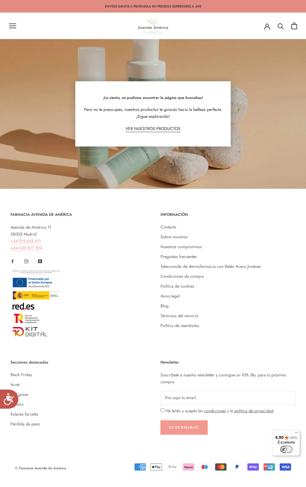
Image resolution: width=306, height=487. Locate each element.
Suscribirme (184, 427)
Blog (164, 306)
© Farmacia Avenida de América (40, 468)
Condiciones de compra (182, 276)
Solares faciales (24, 414)
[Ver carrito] (294, 25)
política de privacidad (253, 411)
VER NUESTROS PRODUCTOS (153, 129)
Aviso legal (170, 296)
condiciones (215, 411)
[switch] (286, 449)
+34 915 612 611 (25, 241)
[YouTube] (40, 260)
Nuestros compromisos (181, 247)
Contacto (168, 227)
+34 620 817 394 (26, 248)
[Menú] (296, 433)
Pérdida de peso (25, 424)
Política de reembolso (179, 326)
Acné (14, 384)
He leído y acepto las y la (219, 411)
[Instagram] (26, 260)
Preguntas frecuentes (178, 256)
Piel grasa (19, 394)
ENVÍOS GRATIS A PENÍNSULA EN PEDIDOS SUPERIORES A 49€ (153, 6)
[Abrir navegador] (12, 25)
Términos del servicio (179, 316)
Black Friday (21, 375)
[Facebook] (12, 260)
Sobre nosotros (174, 237)
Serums (17, 404)
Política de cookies (177, 286)
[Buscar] (281, 26)
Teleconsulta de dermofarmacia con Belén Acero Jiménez (210, 266)
